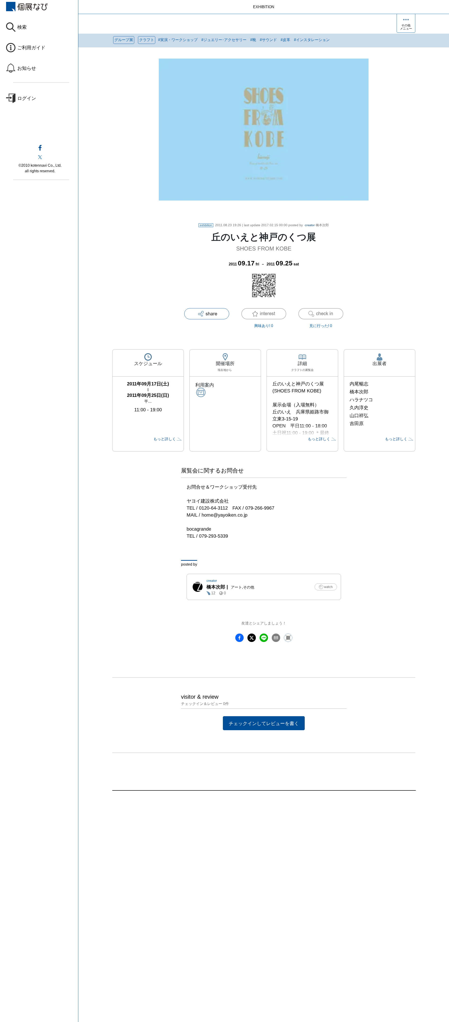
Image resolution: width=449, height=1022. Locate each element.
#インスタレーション (312, 40)
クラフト (146, 40)
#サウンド (268, 40)
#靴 (253, 40)
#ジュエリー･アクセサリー (223, 40)
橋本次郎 (317, 225)
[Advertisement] (252, 843)
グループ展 (123, 40)
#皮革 (285, 40)
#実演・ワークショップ (178, 40)
